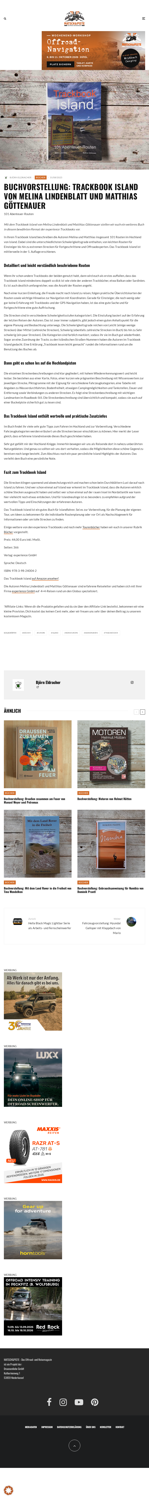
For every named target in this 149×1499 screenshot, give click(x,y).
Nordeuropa (72, 633)
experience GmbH (23, 591)
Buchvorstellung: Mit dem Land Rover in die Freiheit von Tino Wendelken (37, 889)
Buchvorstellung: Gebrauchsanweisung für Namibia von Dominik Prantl (110, 889)
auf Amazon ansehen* (45, 578)
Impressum (47, 1427)
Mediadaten (31, 1427)
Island (55, 633)
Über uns (90, 1427)
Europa (41, 633)
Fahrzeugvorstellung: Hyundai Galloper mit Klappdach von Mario (101, 926)
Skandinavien (91, 633)
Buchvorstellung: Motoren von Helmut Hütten (104, 798)
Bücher (40, 177)
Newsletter (105, 1427)
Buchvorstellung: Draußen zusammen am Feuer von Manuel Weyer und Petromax (34, 800)
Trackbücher (111, 633)
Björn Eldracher (20, 177)
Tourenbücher (91, 527)
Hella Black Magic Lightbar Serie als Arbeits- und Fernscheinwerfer (49, 923)
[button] (8, 1490)
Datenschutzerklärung (69, 1427)
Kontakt (120, 1427)
